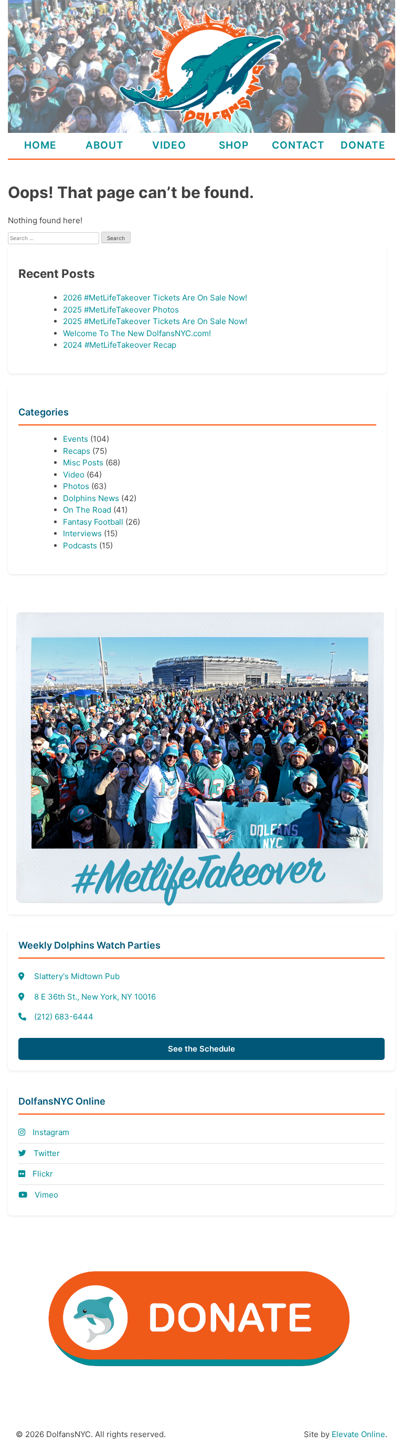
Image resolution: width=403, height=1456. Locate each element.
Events (75, 439)
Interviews (82, 533)
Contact (298, 145)
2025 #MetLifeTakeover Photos (121, 310)
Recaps (76, 451)
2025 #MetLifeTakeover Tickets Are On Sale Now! (155, 321)
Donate (363, 145)
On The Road (87, 510)
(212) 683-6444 (63, 1017)
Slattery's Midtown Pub (77, 976)
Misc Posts (83, 462)
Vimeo (45, 1195)
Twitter (45, 1153)
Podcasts (80, 545)
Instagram (49, 1132)
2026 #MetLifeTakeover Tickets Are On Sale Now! (155, 298)
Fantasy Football (93, 522)
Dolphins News (91, 498)
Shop (234, 145)
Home (40, 145)
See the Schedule (201, 1049)
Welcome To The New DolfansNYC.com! (137, 333)
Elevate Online (358, 1434)
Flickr (41, 1174)
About (105, 145)
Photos (76, 486)
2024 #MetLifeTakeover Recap (119, 345)
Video (169, 145)
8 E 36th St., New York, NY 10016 (95, 997)
